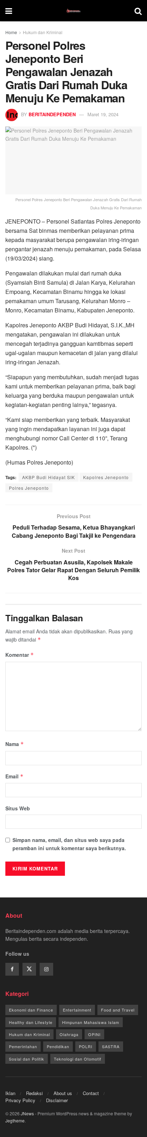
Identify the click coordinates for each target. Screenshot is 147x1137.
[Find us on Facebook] (12, 969)
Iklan (10, 1093)
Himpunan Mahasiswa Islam (90, 1022)
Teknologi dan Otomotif (77, 1059)
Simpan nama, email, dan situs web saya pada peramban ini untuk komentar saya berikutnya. (69, 843)
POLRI (85, 1046)
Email (14, 776)
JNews (27, 1113)
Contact (91, 1093)
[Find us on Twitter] (29, 969)
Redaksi (34, 1093)
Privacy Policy (20, 1100)
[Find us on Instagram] (46, 969)
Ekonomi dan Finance (31, 1010)
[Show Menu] (8, 10)
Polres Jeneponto (29, 488)
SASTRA (111, 1046)
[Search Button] (138, 10)
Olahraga (69, 1034)
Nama (14, 743)
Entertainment (77, 1010)
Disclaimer (57, 1100)
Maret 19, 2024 (102, 114)
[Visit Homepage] (73, 11)
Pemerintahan (23, 1046)
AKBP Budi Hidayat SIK (48, 477)
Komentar (19, 654)
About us (63, 1093)
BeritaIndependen (52, 114)
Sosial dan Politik (26, 1059)
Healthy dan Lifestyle (30, 1022)
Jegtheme (15, 1120)
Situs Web (17, 808)
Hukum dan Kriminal (42, 32)
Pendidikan (58, 1046)
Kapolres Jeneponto (106, 477)
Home (11, 32)
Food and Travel (118, 1010)
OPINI (94, 1034)
